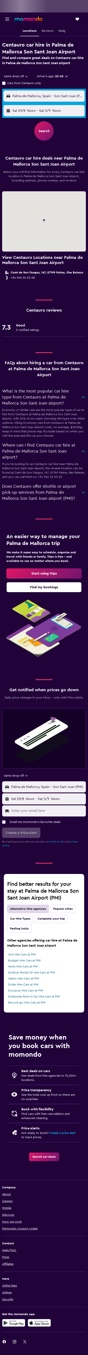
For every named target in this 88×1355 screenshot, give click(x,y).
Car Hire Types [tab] (20, 918)
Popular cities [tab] (63, 908)
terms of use (57, 841)
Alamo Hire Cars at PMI (23, 978)
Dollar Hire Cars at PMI (23, 984)
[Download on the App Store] (39, 1323)
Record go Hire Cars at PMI (26, 1002)
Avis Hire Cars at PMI (22, 954)
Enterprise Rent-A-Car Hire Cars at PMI (34, 996)
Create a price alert (62, 1133)
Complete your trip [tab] (51, 918)
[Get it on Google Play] (13, 1323)
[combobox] (16, 76)
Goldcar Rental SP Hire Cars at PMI (31, 972)
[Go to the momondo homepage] (28, 19)
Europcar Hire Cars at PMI (25, 990)
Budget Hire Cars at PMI (24, 960)
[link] (44, 573)
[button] (7, 19)
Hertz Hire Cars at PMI (23, 966)
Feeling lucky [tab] (19, 928)
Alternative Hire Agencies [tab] (28, 908)
